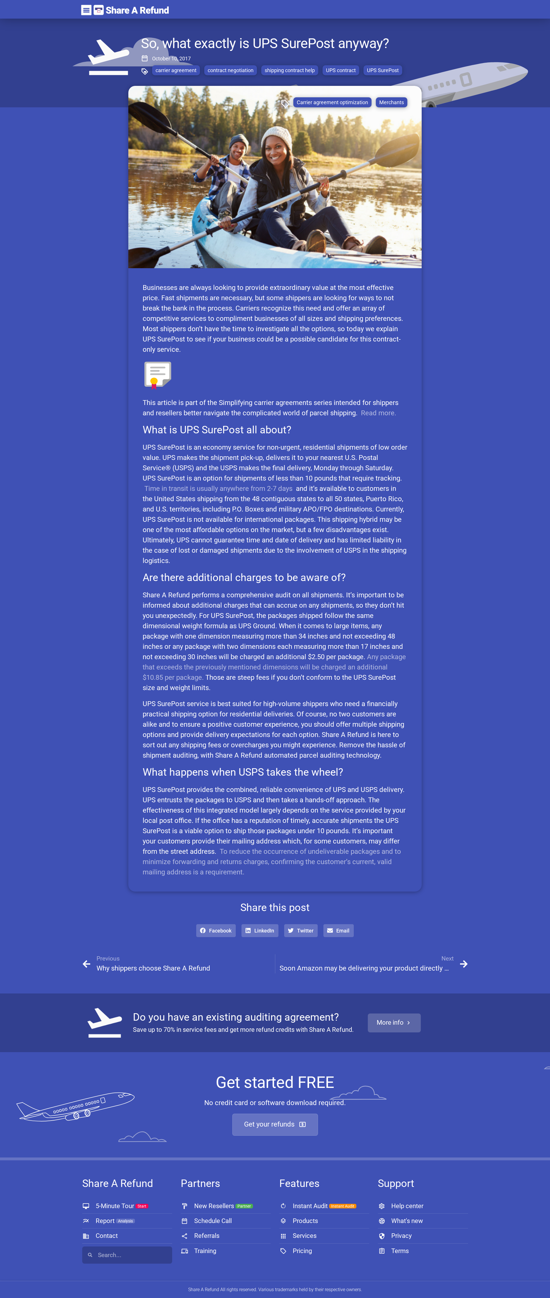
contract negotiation (231, 70)
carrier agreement (176, 70)
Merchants (391, 102)
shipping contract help (290, 70)
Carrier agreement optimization (332, 102)
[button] (216, 930)
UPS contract (341, 70)
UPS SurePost (383, 70)
